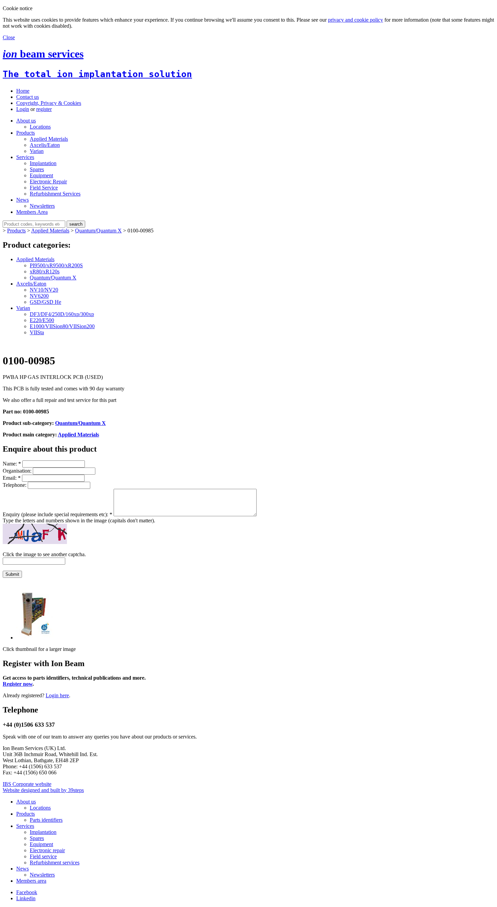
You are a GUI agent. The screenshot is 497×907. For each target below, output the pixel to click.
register (44, 109)
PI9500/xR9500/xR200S (56, 265)
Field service (43, 856)
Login (22, 109)
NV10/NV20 (44, 290)
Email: (12, 478)
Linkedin (26, 898)
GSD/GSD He (45, 302)
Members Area (32, 212)
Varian (37, 151)
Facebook (26, 892)
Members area (31, 881)
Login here (57, 695)
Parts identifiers (46, 820)
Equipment (41, 175)
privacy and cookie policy (355, 20)
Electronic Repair (48, 181)
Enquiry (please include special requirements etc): (57, 514)
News (22, 200)
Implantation (43, 163)
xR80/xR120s (45, 271)
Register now (17, 684)
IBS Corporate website (27, 784)
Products (25, 133)
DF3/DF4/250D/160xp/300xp (62, 314)
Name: (12, 464)
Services (25, 157)
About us (26, 120)
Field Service (44, 187)
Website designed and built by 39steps (43, 790)
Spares (37, 169)
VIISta (37, 332)
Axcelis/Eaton (45, 145)
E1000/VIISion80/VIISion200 (62, 326)
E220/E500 (42, 320)
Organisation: (18, 471)
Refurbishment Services (55, 194)
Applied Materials (49, 139)
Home (22, 91)
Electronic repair (47, 850)
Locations (40, 127)
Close (9, 37)
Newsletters (42, 206)
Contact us (27, 97)
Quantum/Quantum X (98, 230)
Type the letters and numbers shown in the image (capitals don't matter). (79, 520)
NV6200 (39, 296)
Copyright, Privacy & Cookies (48, 103)
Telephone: (15, 485)
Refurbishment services (54, 862)
